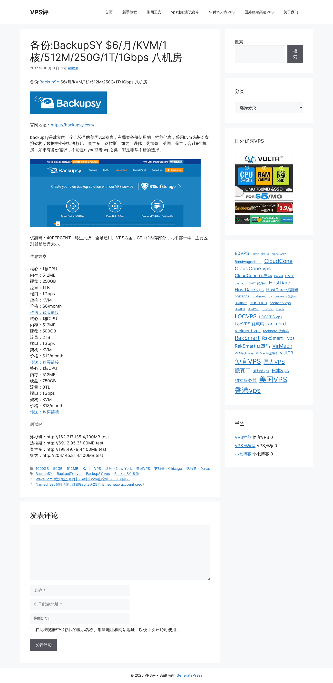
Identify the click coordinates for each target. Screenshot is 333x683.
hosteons (242, 296)
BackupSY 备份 (126, 474)
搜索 (239, 42)
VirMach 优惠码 (266, 353)
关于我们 (291, 12)
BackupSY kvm (69, 474)
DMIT (289, 276)
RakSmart (247, 338)
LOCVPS (246, 316)
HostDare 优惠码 (282, 289)
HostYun (253, 309)
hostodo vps (280, 303)
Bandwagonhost (248, 262)
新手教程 (129, 12)
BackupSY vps (98, 474)
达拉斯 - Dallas (198, 468)
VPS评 (39, 12)
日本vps (280, 370)
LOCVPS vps (270, 317)
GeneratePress (189, 675)
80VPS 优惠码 (260, 254)
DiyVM (278, 276)
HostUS (240, 309)
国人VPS (274, 362)
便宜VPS (248, 361)
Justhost (268, 309)
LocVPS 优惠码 (249, 323)
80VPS (242, 253)
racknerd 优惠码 (276, 331)
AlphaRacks (279, 254)
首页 (109, 12)
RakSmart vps (278, 338)
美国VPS (143, 468)
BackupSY (49, 82)
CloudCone (278, 261)
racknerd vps (248, 330)
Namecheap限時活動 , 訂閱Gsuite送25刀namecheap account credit (90, 484)
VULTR (286, 352)
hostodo (258, 302)
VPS (97, 468)
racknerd (276, 324)
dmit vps (240, 283)
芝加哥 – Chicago (168, 468)
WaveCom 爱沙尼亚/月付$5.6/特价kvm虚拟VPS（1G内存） (83, 479)
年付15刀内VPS (222, 12)
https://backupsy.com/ (72, 124)
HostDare (279, 283)
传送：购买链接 (44, 312)
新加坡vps (261, 371)
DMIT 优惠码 (257, 283)
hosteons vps (262, 296)
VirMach (282, 346)
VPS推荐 (243, 437)
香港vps (248, 390)
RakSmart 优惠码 (252, 346)
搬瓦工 (243, 370)
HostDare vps (249, 289)
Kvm (86, 468)
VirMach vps (244, 353)
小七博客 (243, 454)
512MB (72, 468)
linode (280, 309)
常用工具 (154, 12)
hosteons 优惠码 (285, 296)
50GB (57, 468)
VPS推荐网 (245, 445)
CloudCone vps (253, 268)
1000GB (42, 468)
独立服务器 (246, 380)
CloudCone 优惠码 (253, 275)
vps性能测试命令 (185, 12)
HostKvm (241, 303)
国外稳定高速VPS (259, 12)
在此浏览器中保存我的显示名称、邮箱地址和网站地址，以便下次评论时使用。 (107, 629)
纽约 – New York (118, 468)
